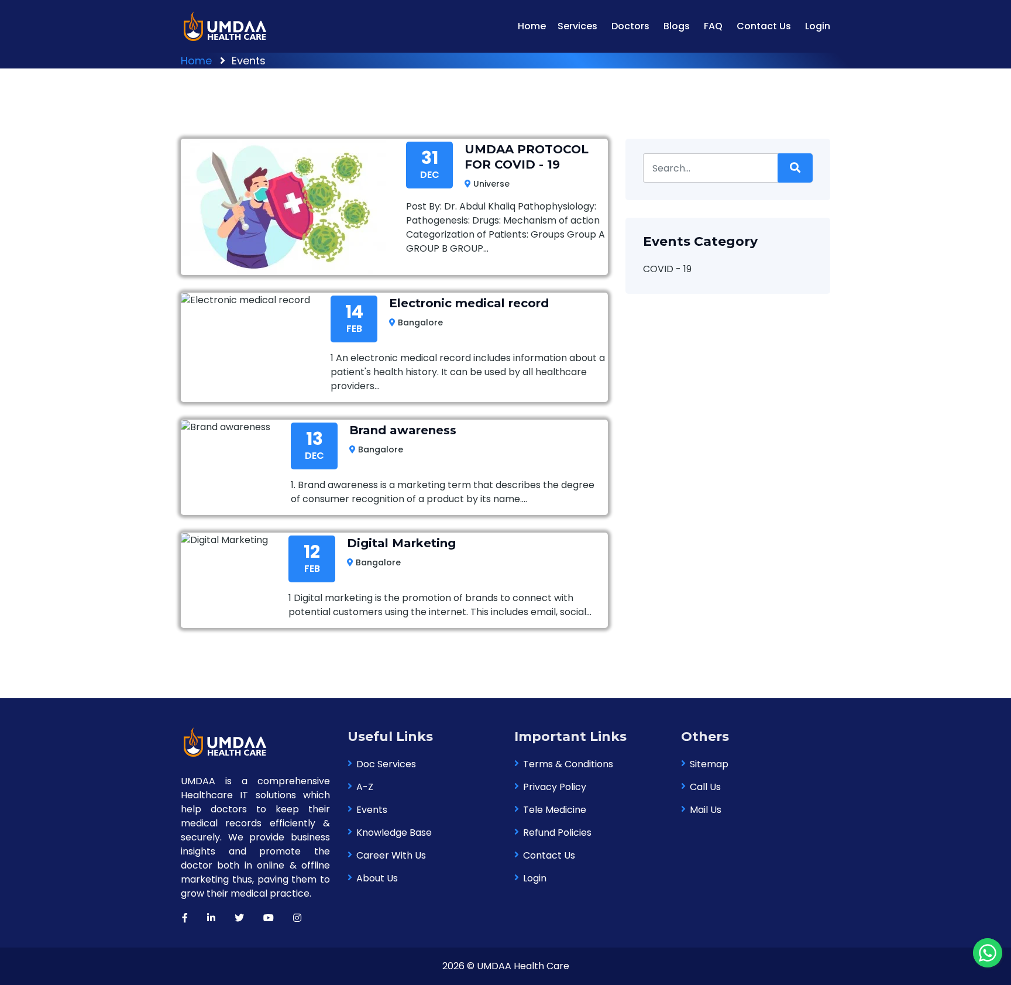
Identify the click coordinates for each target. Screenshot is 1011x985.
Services (577, 26)
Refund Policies (557, 832)
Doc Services (386, 764)
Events (371, 809)
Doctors (630, 26)
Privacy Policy (554, 787)
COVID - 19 (667, 269)
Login (817, 26)
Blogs (676, 26)
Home (532, 26)
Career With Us (391, 855)
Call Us (705, 787)
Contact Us (764, 26)
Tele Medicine (554, 809)
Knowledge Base (394, 832)
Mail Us (705, 809)
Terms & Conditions (568, 764)
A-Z (364, 787)
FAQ (713, 26)
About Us (377, 878)
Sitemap (709, 764)
